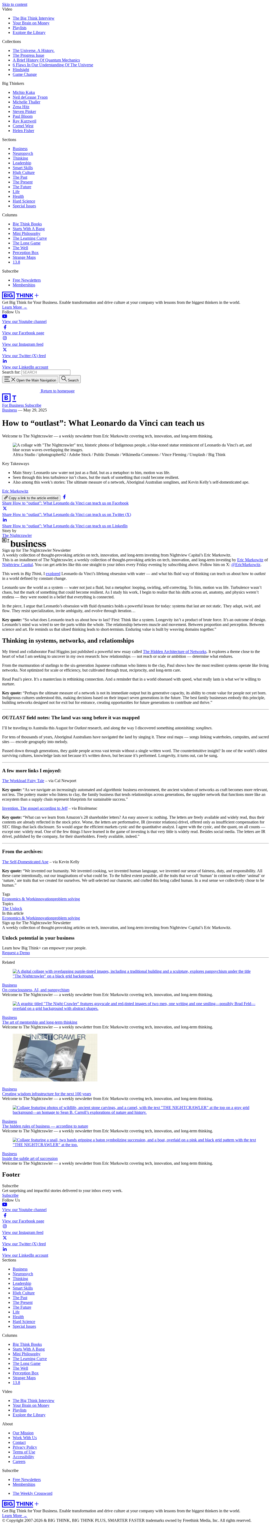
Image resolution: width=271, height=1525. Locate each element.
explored (53, 573)
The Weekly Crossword (32, 1493)
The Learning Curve (30, 238)
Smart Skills (23, 167)
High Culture (24, 172)
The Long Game (26, 243)
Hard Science (24, 201)
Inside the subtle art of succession (30, 1158)
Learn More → (14, 307)
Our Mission (23, 1433)
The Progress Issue (28, 55)
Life (16, 191)
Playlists (19, 27)
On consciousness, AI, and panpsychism (35, 990)
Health (18, 196)
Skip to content (14, 4)
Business (20, 148)
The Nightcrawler (17, 535)
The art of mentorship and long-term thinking (39, 1022)
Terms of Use (24, 1452)
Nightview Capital (17, 564)
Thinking (20, 158)
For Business (13, 405)
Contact (19, 1442)
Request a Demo (16, 952)
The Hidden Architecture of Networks (174, 651)
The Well (20, 248)
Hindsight (21, 69)
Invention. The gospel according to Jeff (34, 808)
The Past (20, 177)
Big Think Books (27, 224)
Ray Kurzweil (24, 121)
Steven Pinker (24, 111)
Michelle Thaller (26, 102)
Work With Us (25, 1437)
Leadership (22, 163)
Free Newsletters (27, 280)
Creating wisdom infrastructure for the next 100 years (46, 1094)
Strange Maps (24, 257)
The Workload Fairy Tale (23, 780)
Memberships (24, 285)
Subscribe (33, 405)
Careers (19, 1461)
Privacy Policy (25, 1447)
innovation (44, 899)
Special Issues (24, 206)
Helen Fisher (23, 130)
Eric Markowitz (15, 491)
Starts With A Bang (29, 228)
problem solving (66, 899)
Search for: (11, 372)
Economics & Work (18, 899)
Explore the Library (29, 32)
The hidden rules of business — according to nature (45, 1126)
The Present (23, 182)
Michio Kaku (24, 92)
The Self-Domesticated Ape (25, 862)
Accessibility (23, 1456)
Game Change (25, 74)
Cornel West (23, 126)
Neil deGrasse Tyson (30, 97)
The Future (22, 187)
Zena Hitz (21, 106)
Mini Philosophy (26, 233)
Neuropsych (23, 153)
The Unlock (12, 908)
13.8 (16, 262)
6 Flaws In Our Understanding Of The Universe (53, 65)
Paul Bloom (23, 116)
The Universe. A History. (34, 50)
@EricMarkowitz (245, 564)
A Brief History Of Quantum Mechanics (46, 60)
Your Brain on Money (31, 23)
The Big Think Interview (34, 18)
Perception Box (26, 252)
